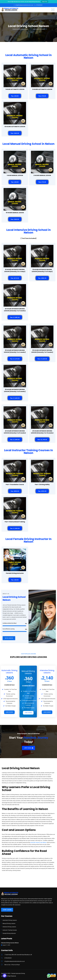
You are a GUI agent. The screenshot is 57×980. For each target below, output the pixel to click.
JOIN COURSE (9, 712)
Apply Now (44, 1)
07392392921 (39, 5)
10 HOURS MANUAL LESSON (15, 213)
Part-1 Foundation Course (15, 484)
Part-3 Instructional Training (15, 522)
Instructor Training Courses (10, 930)
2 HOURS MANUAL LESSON (42, 175)
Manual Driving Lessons (9, 923)
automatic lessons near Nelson (38, 842)
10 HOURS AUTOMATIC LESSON (15, 126)
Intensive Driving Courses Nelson (10, 942)
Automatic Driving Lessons (10, 920)
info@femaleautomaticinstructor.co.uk (24, 5)
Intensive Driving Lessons (9, 926)
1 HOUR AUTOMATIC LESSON (14, 89)
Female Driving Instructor (15, 573)
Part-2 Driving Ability (42, 484)
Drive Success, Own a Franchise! (28, 733)
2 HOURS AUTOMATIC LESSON (42, 89)
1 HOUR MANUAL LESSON (15, 175)
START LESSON (7, 909)
